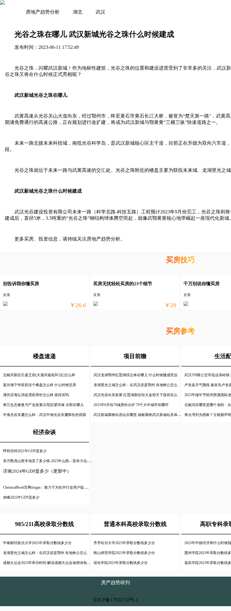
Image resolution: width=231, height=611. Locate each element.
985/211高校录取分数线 (44, 524)
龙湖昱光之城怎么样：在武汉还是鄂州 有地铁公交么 (135, 385)
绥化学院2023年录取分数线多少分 (121, 563)
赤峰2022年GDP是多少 (21, 497)
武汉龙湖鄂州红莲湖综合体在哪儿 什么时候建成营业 (135, 375)
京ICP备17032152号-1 (115, 599)
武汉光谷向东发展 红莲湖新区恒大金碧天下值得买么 (135, 395)
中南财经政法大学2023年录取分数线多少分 (37, 543)
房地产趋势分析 (43, 11)
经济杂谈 (44, 432)
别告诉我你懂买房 (21, 283)
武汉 (100, 11)
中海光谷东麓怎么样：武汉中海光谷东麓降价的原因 (44, 415)
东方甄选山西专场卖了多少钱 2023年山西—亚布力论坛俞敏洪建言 (56, 461)
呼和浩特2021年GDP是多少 (25, 451)
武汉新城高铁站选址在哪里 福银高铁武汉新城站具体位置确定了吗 (146, 415)
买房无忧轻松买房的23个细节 (122, 283)
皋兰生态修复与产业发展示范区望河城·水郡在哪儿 (43, 405)
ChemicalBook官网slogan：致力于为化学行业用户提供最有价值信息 (56, 487)
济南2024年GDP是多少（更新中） (37, 471)
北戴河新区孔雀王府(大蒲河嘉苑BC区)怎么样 (39, 375)
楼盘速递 (44, 356)
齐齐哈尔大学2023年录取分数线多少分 (124, 543)
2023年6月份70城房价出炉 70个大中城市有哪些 (131, 405)
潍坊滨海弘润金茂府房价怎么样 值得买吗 (36, 395)
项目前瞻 (135, 356)
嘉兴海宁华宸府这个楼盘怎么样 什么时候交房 (39, 385)
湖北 (77, 11)
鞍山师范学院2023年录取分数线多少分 (124, 553)
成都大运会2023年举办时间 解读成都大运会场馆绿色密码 (48, 563)
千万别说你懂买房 (201, 283)
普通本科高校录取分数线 (135, 524)
